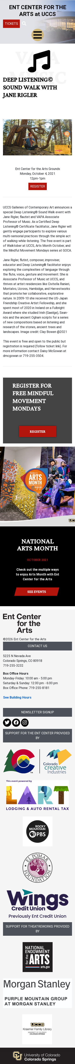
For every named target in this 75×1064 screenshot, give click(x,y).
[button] (24, 24)
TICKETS (11, 24)
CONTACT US (37, 646)
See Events (36, 592)
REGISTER (37, 186)
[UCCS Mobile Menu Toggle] (37, 35)
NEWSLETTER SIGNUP (37, 712)
